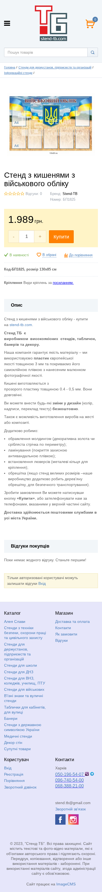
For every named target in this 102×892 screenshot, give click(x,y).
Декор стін (13, 742)
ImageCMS (66, 884)
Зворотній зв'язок (70, 809)
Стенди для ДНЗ (18, 672)
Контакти (63, 628)
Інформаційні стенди (18, 72)
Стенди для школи (20, 665)
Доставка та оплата (72, 621)
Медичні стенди (18, 736)
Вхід (42, 583)
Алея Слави (14, 621)
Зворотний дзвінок (20, 787)
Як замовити (66, 634)
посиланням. (63, 283)
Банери (10, 718)
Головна (9, 67)
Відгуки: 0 (34, 194)
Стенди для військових (24, 689)
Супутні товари (17, 749)
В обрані (49, 255)
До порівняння (80, 255)
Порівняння (14, 780)
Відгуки (61, 640)
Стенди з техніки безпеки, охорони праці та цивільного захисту (25, 633)
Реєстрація (13, 774)
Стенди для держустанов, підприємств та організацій (54, 67)
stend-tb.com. (21, 325)
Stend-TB (70, 194)
